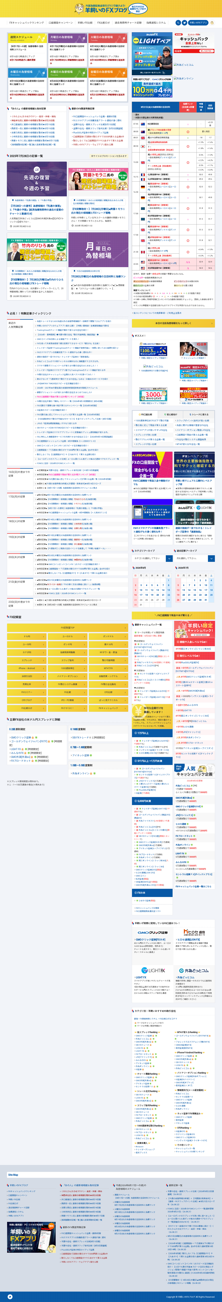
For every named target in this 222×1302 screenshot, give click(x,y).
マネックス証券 (182, 1123)
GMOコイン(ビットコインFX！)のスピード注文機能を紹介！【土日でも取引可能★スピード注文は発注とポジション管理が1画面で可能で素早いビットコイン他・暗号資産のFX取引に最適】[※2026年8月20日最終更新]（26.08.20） (191, 1270)
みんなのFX (17, 753)
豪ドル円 (108, 644)
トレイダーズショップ (145, 1149)
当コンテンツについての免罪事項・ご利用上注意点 (157, 313)
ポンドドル (108, 636)
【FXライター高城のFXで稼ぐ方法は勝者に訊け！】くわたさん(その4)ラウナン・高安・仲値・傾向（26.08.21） (191, 1229)
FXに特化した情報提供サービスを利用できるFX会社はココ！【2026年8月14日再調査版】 (75, 437)
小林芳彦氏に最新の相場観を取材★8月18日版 (33, 136)
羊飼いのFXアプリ (198, 23)
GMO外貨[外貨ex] (20, 757)
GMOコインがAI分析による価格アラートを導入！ (58, 339)
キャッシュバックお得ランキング (190, 1152)
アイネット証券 (80, 755)
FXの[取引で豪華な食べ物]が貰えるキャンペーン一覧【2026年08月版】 (67, 406)
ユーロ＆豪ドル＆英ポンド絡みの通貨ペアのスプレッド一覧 (74, 589)
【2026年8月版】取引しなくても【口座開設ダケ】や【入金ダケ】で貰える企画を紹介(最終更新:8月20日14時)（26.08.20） (191, 1256)
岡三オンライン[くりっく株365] (152, 861)
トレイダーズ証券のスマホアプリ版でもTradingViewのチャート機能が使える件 (71, 370)
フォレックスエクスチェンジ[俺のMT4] (193, 1042)
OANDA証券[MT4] (183, 1045)
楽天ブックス (141, 1153)
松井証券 (139, 879)
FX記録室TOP (67, 627)
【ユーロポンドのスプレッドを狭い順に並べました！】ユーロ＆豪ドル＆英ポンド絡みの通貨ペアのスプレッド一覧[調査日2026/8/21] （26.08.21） (191, 1219)
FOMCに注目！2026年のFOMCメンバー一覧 (56, 463)
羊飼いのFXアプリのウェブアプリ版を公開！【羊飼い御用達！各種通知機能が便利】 (73, 326)
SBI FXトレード (80, 737)
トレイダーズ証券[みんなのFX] (153, 691)
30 (200, 600)
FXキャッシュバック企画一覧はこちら (193, 886)
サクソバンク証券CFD (185, 1134)
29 (195, 600)
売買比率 (27, 684)
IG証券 (139, 793)
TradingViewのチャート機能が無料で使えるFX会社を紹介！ (63, 330)
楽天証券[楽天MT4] (184, 1048)
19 (152, 595)
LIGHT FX (16, 749)
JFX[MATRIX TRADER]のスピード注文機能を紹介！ (59, 383)
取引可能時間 (108, 660)
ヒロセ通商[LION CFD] (145, 873)
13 (157, 590)
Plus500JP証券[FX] (147, 790)
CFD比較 (108, 692)
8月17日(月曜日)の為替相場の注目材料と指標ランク (69, 495)
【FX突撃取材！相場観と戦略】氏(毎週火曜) (70, 524)
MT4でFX (108, 668)
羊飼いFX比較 (14, 1199)
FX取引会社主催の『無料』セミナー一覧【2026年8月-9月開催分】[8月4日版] (70, 401)
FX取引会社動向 (108, 684)
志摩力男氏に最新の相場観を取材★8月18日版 (33, 132)
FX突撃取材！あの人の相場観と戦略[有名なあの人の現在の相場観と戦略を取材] (98, 202)
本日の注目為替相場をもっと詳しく (173, 323)
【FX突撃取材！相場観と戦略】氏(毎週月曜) (71, 499)
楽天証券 (179, 1120)
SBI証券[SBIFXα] (143, 882)
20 (157, 595)
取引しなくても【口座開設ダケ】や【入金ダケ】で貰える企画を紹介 (66, 454)
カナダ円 (27, 652)
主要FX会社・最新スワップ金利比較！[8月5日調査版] (98, 128)
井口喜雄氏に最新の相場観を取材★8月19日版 (33, 124)
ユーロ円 (27, 644)
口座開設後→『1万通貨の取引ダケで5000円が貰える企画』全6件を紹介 (68, 450)
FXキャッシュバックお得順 (147, 908)
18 (146, 595)
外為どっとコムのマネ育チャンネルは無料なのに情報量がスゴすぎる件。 (68, 361)
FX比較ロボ (27, 708)
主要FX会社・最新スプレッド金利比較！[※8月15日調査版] (73, 470)
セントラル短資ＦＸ (144, 1087)
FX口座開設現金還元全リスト (148, 911)
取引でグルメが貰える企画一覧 (150, 439)
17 (141, 595)
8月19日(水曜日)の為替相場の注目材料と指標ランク (69, 535)
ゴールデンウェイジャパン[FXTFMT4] (192, 1036)
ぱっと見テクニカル (108, 700)
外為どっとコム (145, 747)
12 (152, 590)
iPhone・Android (27, 668)
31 (206, 600)
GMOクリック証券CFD (185, 1137)
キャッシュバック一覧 (185, 1148)
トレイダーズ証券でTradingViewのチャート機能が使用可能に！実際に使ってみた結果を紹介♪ (78, 348)
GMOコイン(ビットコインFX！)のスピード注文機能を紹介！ (63, 446)
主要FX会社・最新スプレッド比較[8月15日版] (94, 124)
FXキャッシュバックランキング (21, 1191)
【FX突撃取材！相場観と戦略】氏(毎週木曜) (70, 560)
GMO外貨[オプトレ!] (184, 1083)
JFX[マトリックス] (147, 781)
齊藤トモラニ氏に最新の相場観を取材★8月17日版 (35, 140)
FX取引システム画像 (67, 684)
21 (163, 595)
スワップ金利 (67, 660)
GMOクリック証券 (21, 737)
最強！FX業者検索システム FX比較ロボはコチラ (155, 1019)
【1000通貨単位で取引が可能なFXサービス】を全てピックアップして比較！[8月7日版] (74, 419)
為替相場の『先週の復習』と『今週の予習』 (33, 200)
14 (163, 590)
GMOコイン (141, 876)
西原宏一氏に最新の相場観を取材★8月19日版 (33, 128)
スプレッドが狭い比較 (146, 435)
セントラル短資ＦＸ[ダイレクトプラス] (194, 874)
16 (135, 595)
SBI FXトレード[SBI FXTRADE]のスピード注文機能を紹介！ (62, 428)
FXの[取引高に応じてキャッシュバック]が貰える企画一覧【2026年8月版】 (69, 415)
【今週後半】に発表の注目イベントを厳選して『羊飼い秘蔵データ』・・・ (79, 548)
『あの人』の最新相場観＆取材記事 (81, 1185)
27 (183, 600)
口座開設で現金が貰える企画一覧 (192, 435)
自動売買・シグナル (108, 676)
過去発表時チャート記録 (18, 1208)
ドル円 (27, 636)
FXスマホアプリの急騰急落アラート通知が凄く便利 (97, 120)
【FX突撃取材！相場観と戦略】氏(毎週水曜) (70, 540)
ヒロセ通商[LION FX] (147, 753)
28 (189, 600)
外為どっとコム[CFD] (146, 666)
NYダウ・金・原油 (108, 652)
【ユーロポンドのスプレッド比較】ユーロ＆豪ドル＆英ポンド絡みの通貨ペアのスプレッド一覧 (78, 459)
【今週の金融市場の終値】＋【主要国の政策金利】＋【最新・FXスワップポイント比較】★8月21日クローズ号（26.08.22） (191, 1201)
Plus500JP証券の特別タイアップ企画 (90, 132)
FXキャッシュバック (108, 708)
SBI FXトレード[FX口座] (147, 656)
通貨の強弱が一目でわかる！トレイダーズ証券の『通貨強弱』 (63, 357)
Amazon (139, 1147)
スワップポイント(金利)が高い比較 (193, 420)
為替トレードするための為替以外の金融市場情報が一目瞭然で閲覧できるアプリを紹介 (74, 321)
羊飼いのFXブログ (19, 1185)
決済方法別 (27, 676)
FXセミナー (27, 692)
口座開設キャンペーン (17, 1195)
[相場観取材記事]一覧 (21, 144)
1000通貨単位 (67, 668)
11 (146, 590)
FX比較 (67, 692)
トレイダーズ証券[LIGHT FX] (152, 697)
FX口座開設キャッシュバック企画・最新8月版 (94, 116)
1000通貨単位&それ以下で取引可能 (152, 420)
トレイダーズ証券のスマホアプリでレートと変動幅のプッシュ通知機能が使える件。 (73, 432)
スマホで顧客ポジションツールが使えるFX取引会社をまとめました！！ (67, 366)
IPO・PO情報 (67, 700)
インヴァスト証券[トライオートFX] (154, 750)
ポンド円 (67, 644)
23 (200, 595)
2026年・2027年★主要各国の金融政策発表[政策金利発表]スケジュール (67, 388)
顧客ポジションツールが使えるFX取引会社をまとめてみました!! (64, 392)
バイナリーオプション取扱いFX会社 (193, 430)
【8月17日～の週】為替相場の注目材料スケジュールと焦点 (71, 488)
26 (178, 600)
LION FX (139, 1048)
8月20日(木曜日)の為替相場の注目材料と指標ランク (69, 555)
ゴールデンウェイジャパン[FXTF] (29, 741)
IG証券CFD (180, 1131)
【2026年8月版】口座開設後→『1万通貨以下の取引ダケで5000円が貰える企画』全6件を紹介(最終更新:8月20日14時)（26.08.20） (191, 1246)
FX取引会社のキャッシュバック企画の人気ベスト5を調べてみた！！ (66, 374)
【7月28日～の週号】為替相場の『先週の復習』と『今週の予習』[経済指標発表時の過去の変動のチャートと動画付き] (37, 210)
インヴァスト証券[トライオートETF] (191, 1140)
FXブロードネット (21, 760)
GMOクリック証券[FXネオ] (150, 842)
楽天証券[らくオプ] (184, 1085)
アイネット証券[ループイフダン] (152, 848)
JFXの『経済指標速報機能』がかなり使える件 (57, 423)
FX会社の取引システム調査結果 (191, 439)
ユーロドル (67, 636)
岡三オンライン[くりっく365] (151, 867)
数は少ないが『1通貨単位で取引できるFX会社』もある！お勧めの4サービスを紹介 (72, 379)
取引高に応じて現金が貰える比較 (151, 425)
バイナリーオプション (67, 676)
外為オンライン (80, 773)
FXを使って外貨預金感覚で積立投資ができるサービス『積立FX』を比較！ (68, 343)
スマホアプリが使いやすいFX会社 (151, 430)
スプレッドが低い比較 (146, 444)
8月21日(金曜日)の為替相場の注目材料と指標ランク (69, 580)
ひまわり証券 (144, 901)
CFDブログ (27, 700)
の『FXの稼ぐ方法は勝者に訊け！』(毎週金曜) (74, 584)
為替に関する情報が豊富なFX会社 (192, 425)
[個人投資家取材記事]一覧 (44, 144)
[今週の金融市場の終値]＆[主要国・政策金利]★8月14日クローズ (73, 484)
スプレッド (27, 660)
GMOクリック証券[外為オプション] (191, 1076)
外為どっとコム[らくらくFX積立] (151, 680)
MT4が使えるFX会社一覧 (188, 444)
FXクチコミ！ (67, 708)
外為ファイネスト (144, 662)
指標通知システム (16, 1212)
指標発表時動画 (67, 652)
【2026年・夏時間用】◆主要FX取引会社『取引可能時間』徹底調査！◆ (68, 335)
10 (141, 590)
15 (169, 590)
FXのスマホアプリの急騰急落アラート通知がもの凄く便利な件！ (65, 352)
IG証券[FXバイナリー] (185, 1079)
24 (206, 595)
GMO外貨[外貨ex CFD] (145, 885)
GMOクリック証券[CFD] (146, 870)
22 (169, 595)
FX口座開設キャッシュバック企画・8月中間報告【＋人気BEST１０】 (66, 441)
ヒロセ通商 (188, 727)
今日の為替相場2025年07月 (88, 271)
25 (211, 595)
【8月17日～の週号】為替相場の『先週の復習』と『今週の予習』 (75, 508)
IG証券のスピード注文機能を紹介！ (52, 410)
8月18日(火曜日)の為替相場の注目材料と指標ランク (69, 519)
